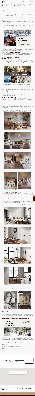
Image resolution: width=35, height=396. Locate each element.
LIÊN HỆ (30, 393)
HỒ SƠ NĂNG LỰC (12, 393)
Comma (32, 395)
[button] (18, 375)
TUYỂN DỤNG (24, 393)
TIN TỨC (17, 393)
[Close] (26, 372)
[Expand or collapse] (32, 18)
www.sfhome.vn (6, 350)
